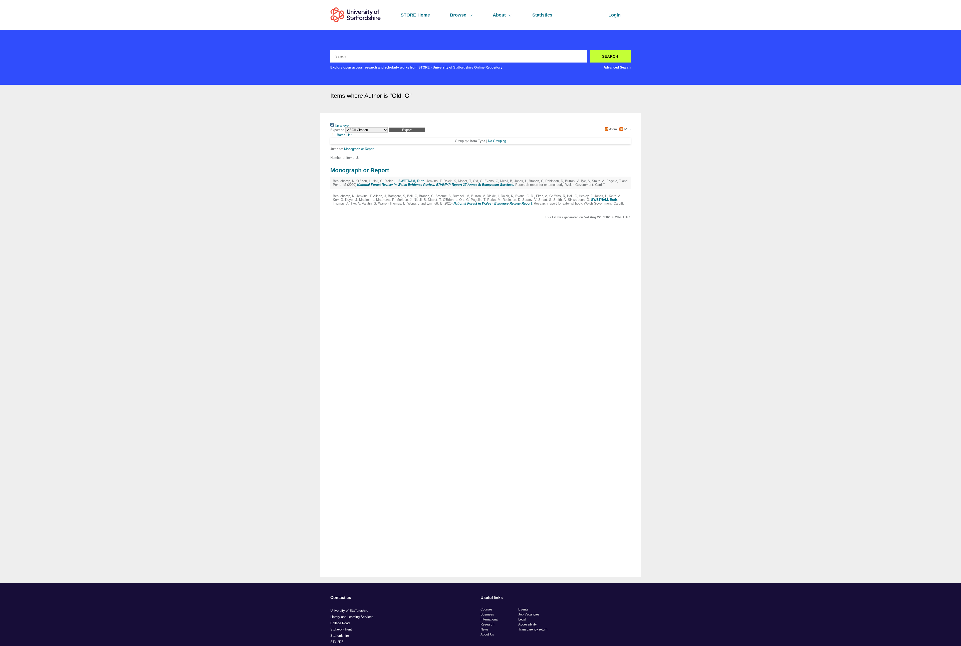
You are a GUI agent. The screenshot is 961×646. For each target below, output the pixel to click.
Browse (458, 15)
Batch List (344, 135)
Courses (486, 609)
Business (487, 614)
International (489, 619)
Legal (522, 619)
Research (487, 624)
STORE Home (415, 15)
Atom (612, 129)
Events (523, 609)
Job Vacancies (529, 614)
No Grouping (497, 141)
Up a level (341, 125)
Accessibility (527, 624)
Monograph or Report (359, 149)
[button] (407, 130)
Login (614, 15)
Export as (337, 130)
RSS (627, 129)
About (499, 15)
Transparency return (532, 629)
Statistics (542, 15)
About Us (487, 634)
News (484, 629)
